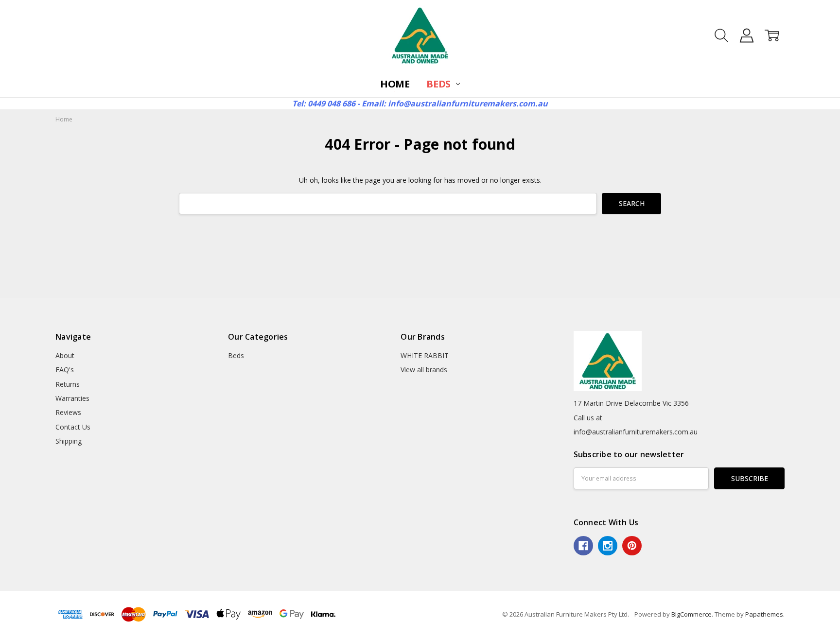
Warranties (72, 398)
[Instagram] (607, 545)
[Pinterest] (632, 545)
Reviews (68, 412)
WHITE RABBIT (425, 355)
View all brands (424, 369)
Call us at (588, 417)
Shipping (68, 441)
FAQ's (64, 369)
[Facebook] (583, 545)
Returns (67, 384)
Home (395, 83)
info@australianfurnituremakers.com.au (636, 431)
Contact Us (72, 426)
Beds (439, 83)
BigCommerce (691, 614)
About (64, 355)
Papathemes (764, 614)
